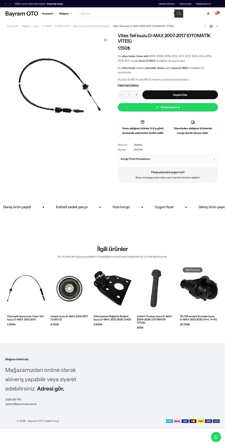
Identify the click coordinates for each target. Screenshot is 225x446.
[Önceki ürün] (206, 26)
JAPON (138, 149)
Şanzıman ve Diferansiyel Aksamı (91, 26)
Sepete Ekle (180, 95)
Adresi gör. (50, 388)
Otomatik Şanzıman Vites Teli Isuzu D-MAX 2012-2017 (25, 318)
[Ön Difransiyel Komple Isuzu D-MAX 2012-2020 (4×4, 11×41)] (199, 288)
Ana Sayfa (12, 26)
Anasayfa (47, 13)
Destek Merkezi (167, 3)
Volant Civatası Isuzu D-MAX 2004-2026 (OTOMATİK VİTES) (154, 319)
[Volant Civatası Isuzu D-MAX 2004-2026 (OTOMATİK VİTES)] (156, 288)
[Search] (178, 14)
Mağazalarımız (203, 3)
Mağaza (64, 13)
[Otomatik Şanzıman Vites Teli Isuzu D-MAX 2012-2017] (26, 288)
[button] (6, 4)
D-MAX (47, 26)
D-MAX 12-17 (62, 26)
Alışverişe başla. (55, 4)
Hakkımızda (185, 3)
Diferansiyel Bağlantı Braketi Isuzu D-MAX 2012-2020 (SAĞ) (112, 318)
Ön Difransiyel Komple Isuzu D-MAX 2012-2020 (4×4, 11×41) (198, 318)
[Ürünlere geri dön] (211, 26)
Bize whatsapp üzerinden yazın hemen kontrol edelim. (168, 177)
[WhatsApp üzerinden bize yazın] (216, 437)
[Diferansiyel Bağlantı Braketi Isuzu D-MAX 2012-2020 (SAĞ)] (112, 288)
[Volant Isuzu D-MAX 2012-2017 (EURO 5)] (69, 288)
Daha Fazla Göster (128, 85)
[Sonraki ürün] (216, 26)
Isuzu (36, 26)
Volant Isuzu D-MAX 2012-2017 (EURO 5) (69, 318)
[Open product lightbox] (105, 40)
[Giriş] (208, 13)
